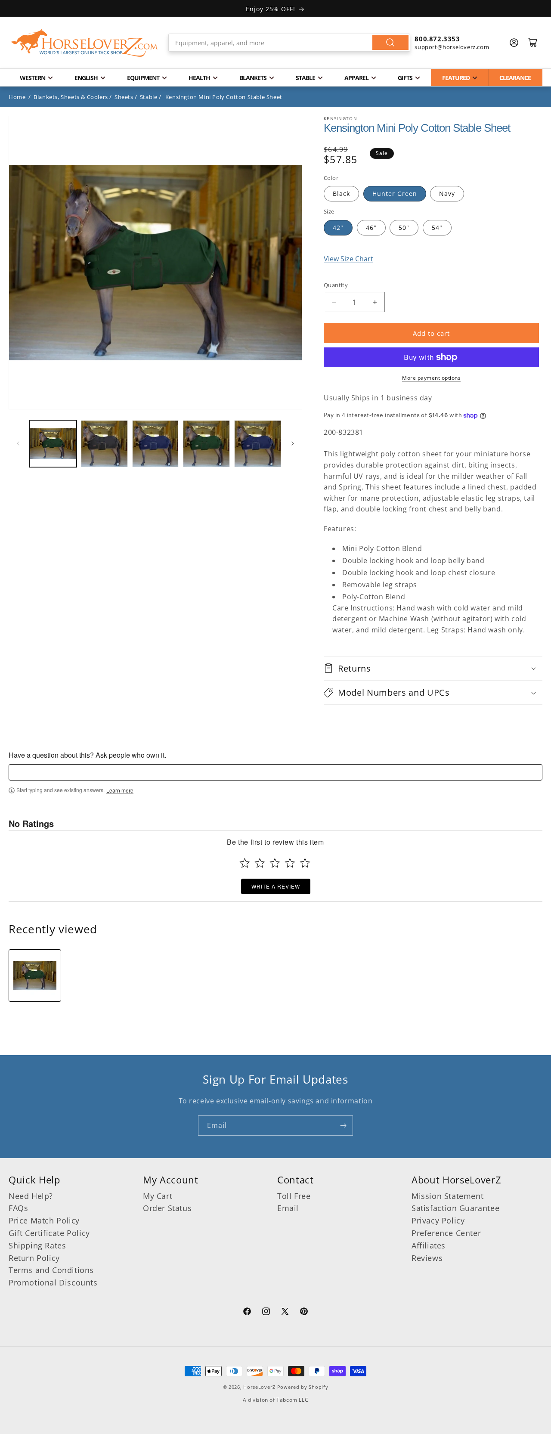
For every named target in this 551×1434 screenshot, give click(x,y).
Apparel (356, 78)
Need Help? (31, 1196)
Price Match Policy (44, 1220)
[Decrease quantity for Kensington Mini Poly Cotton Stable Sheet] (334, 302)
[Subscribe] (343, 1125)
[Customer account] (514, 42)
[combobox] (289, 43)
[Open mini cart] (532, 42)
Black (341, 193)
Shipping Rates (37, 1245)
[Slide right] (292, 443)
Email (288, 1208)
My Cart (157, 1196)
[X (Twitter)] (285, 1312)
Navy (447, 193)
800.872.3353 (437, 38)
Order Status (167, 1208)
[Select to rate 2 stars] (259, 863)
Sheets (124, 97)
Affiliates (429, 1245)
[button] (433, 668)
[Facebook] (247, 1312)
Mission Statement (447, 1196)
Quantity (336, 285)
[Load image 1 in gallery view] (53, 443)
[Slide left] (18, 443)
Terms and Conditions (51, 1270)
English (86, 78)
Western (32, 78)
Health (199, 78)
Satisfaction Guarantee (455, 1208)
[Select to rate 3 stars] (275, 863)
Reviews (427, 1258)
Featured (456, 78)
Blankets (252, 78)
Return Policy (34, 1258)
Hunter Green (394, 193)
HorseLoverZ (259, 1387)
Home (17, 97)
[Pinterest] (303, 1312)
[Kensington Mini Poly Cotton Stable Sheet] (34, 975)
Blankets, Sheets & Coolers (71, 97)
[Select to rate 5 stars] (305, 863)
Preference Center (446, 1233)
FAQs (18, 1208)
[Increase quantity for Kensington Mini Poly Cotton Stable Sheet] (374, 302)
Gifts (405, 78)
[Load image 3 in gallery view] (155, 443)
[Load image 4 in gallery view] (206, 443)
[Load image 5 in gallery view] (257, 443)
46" (371, 227)
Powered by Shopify (302, 1387)
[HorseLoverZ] (84, 43)
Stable (305, 78)
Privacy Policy (438, 1220)
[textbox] (275, 772)
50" (404, 227)
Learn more (119, 790)
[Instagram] (266, 1312)
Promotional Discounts (53, 1282)
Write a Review (275, 886)
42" (338, 227)
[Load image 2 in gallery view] (104, 443)
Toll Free (293, 1196)
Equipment (143, 78)
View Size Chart (348, 258)
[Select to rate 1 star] (244, 863)
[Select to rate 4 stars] (290, 863)
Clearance (515, 78)
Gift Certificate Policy (49, 1233)
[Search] (390, 42)
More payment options (431, 377)
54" (437, 227)
